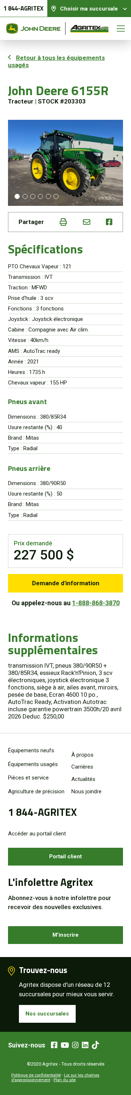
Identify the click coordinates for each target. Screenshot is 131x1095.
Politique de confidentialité (36, 1075)
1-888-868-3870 (96, 603)
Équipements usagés (33, 764)
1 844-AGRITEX (23, 8)
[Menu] (121, 28)
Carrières (82, 767)
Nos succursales (47, 1013)
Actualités (83, 779)
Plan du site (64, 1080)
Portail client (65, 856)
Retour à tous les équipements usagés (56, 61)
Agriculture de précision (36, 791)
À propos (82, 755)
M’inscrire (65, 935)
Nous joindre (86, 791)
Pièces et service (28, 777)
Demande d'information (65, 583)
